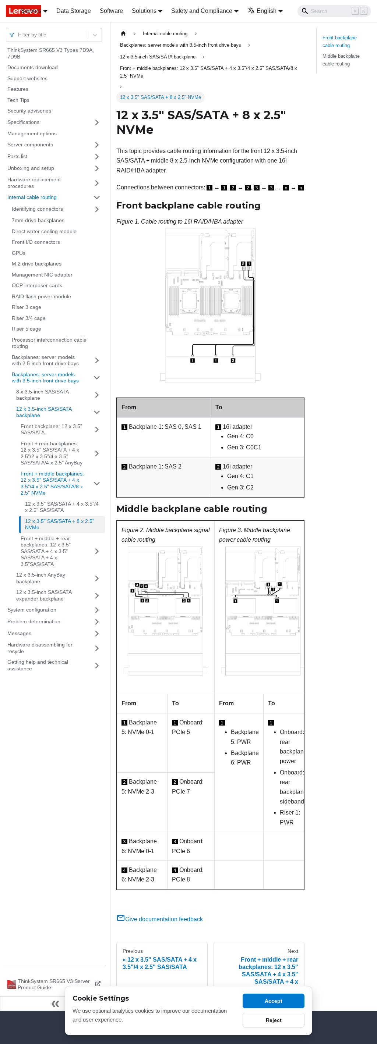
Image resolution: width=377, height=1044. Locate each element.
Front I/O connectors (36, 242)
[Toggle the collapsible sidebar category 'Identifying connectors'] (97, 209)
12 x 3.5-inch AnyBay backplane (40, 578)
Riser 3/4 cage (29, 318)
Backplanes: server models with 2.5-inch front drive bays (45, 360)
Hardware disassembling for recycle (40, 648)
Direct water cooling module (44, 231)
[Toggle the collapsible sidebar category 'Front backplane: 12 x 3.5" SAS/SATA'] (97, 429)
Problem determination (33, 621)
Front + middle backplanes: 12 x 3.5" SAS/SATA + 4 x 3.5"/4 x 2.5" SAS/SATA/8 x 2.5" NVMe (52, 483)
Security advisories (29, 111)
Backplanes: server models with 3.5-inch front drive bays (45, 377)
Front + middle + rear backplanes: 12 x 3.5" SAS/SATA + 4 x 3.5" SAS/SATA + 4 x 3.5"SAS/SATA (46, 551)
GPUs (18, 253)
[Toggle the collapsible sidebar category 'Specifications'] (97, 122)
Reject (274, 1020)
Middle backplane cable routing (341, 60)
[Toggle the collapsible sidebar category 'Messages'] (97, 633)
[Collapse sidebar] (55, 1003)
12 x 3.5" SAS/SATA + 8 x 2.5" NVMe (59, 524)
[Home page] (123, 33)
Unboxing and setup (30, 168)
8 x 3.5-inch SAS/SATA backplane (42, 395)
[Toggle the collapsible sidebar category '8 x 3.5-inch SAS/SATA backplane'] (97, 395)
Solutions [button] (144, 11)
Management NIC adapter (42, 275)
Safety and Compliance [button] (201, 11)
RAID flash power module (41, 296)
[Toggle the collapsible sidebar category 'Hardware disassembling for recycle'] (97, 648)
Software (111, 11)
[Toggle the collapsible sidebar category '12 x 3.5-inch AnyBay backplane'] (97, 578)
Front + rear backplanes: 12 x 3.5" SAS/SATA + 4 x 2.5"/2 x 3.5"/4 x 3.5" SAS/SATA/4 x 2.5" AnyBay (51, 453)
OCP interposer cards (37, 285)
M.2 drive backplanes (36, 264)
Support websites (27, 78)
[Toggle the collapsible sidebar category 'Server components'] (97, 145)
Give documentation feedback (164, 919)
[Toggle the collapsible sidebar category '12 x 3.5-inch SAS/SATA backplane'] (97, 412)
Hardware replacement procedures (34, 183)
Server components (30, 144)
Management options (32, 133)
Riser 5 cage (26, 329)
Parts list (17, 156)
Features (17, 89)
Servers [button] (31, 11)
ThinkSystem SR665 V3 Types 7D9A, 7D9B (50, 53)
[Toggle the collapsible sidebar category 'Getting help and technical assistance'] (97, 665)
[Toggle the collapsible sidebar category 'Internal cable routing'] (97, 197)
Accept (273, 1001)
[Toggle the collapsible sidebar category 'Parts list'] (97, 157)
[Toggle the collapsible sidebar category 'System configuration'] (97, 610)
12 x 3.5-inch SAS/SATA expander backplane (43, 595)
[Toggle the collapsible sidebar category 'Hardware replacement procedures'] (97, 183)
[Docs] (8, 11)
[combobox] (19, 35)
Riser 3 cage (26, 307)
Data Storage (73, 11)
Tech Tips (18, 100)
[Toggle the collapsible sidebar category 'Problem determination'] (97, 622)
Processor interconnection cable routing (49, 343)
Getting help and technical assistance (37, 665)
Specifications (23, 122)
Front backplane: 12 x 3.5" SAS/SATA (51, 429)
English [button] (266, 11)
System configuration (31, 610)
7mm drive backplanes (38, 220)
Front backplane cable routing (340, 41)
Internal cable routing (32, 197)
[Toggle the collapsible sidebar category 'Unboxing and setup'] (97, 168)
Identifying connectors (37, 209)
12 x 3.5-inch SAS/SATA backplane (43, 412)
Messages (19, 633)
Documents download (32, 67)
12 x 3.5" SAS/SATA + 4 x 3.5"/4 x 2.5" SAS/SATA (62, 507)
